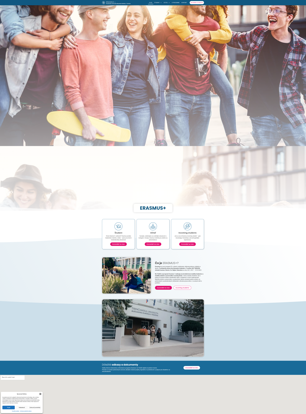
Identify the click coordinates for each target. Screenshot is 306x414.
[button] (40, 394)
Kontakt (184, 2)
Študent (157, 2)
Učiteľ (166, 2)
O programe (175, 2)
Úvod (150, 2)
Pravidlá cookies (15, 411)
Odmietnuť (22, 407)
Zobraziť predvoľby (35, 407)
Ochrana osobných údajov (26, 411)
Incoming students (197, 2)
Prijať (8, 407)
